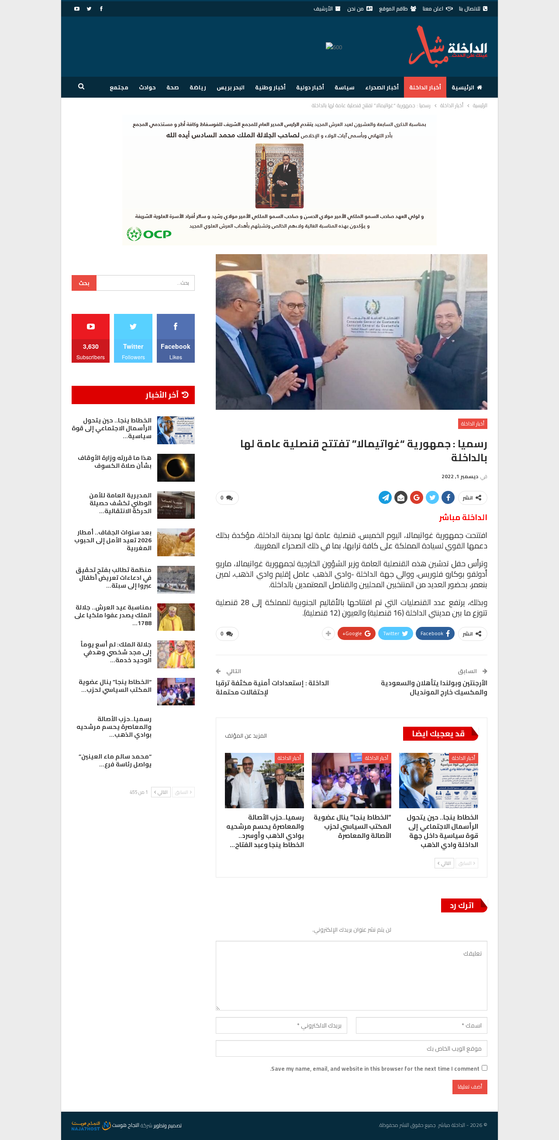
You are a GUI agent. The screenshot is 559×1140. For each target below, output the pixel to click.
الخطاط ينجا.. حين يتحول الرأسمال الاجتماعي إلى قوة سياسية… (112, 428)
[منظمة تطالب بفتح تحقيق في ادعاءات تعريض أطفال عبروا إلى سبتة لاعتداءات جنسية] (176, 580)
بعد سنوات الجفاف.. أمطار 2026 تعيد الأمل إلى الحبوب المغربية (113, 540)
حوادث (147, 87)
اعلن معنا (433, 8)
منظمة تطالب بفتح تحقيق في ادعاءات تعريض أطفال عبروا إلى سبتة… (114, 577)
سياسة (345, 87)
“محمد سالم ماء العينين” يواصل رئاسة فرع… (115, 760)
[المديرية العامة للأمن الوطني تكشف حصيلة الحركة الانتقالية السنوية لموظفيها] (176, 505)
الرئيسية (463, 87)
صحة (172, 87)
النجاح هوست (125, 1125)
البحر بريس (231, 87)
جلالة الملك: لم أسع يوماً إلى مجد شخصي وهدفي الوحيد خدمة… (116, 652)
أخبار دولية (310, 87)
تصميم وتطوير (168, 1125)
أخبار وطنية (270, 87)
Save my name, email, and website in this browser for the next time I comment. (375, 1068)
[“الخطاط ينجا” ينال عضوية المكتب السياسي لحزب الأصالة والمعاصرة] (351, 780)
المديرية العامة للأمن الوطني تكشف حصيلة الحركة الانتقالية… (120, 503)
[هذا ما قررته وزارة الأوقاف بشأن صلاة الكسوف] (176, 468)
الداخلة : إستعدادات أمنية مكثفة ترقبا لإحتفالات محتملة (272, 687)
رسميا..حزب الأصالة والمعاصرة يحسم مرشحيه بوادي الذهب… (114, 726)
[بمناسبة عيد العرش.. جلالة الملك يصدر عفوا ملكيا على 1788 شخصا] (176, 617)
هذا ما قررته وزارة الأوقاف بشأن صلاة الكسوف (115, 461)
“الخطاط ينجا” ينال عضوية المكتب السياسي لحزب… (115, 685)
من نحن (355, 8)
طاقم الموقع (393, 8)
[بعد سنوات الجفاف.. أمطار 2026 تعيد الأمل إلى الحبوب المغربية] (176, 542)
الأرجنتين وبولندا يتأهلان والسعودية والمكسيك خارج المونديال (434, 687)
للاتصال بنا (469, 8)
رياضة (198, 87)
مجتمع (119, 87)
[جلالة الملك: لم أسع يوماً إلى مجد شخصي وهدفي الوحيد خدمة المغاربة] (176, 654)
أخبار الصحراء (382, 87)
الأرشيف (323, 8)
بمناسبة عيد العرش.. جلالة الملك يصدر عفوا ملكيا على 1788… (113, 615)
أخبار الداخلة (425, 87)
